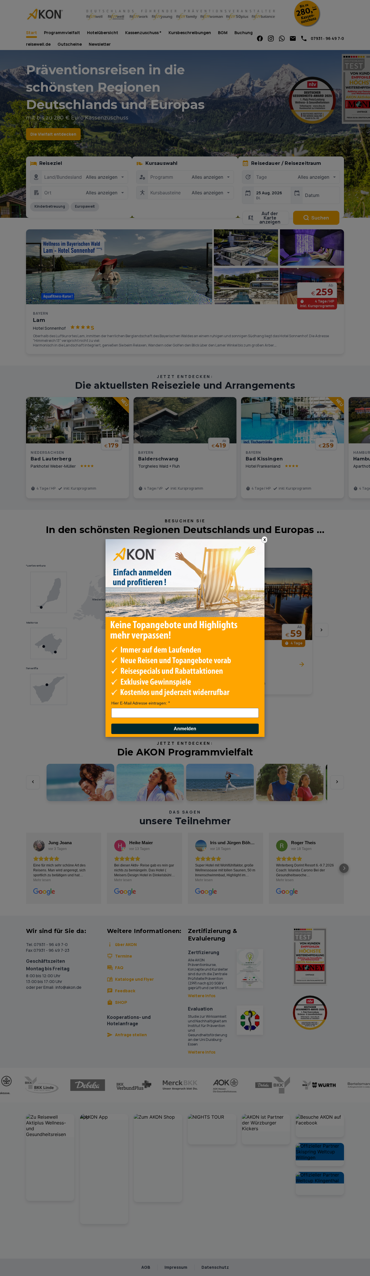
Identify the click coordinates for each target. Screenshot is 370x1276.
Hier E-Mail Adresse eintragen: (139, 703)
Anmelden (185, 728)
